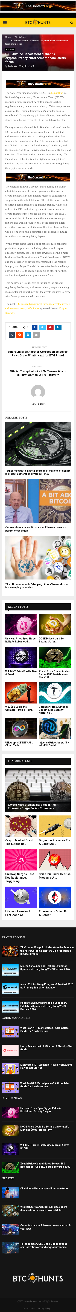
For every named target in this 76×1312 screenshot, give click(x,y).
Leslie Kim (12, 66)
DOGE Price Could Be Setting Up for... (51, 640)
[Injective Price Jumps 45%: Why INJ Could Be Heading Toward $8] (55, 728)
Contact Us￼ (28, 1308)
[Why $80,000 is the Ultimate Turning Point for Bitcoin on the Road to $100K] (21, 692)
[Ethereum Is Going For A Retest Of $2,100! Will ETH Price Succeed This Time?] (55, 897)
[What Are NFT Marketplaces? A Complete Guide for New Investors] (10, 1087)
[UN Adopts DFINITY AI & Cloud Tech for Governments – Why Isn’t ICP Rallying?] (21, 728)
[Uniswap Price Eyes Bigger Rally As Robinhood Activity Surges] (21, 624)
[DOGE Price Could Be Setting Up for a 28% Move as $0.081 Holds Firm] (55, 624)
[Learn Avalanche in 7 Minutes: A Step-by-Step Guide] (10, 1050)
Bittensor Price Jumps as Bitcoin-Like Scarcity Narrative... (54, 709)
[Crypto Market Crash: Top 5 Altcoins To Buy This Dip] (21, 826)
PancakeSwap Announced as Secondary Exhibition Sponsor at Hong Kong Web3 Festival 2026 (43, 1006)
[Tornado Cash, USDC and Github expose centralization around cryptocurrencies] (10, 1247)
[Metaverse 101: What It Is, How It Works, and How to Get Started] (10, 1068)
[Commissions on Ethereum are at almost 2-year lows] (10, 1229)
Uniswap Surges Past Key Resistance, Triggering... (19, 877)
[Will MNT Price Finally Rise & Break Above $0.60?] (21, 657)
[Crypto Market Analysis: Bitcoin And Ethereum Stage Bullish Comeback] (38, 790)
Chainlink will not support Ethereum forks (44, 1188)
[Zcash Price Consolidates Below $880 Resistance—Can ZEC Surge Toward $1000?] (55, 657)
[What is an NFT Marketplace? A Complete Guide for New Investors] (10, 1031)
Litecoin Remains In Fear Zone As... (18, 913)
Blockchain (10, 49)
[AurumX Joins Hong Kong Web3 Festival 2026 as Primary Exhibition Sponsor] (10, 988)
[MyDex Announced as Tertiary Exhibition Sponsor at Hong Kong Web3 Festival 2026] (10, 970)
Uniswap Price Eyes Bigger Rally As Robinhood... (21, 640)
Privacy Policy (44, 1308)
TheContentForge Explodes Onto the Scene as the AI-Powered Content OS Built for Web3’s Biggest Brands (47, 950)
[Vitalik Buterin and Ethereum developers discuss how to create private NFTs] (10, 1210)
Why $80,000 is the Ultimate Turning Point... (19, 708)
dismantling (56, 92)
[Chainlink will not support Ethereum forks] (10, 1192)
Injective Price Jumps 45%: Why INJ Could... (54, 744)
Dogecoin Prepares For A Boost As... (55, 842)
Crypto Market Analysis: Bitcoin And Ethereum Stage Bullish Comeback (32, 806)
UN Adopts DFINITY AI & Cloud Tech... (19, 744)
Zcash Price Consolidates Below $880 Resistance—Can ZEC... (54, 674)
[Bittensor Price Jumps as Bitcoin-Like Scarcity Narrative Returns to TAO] (55, 692)
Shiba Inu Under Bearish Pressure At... (55, 875)
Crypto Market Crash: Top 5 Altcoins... (19, 842)
